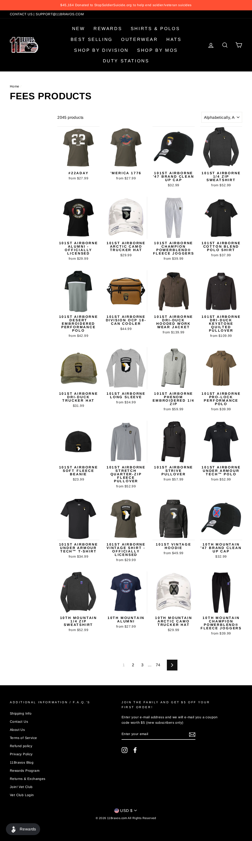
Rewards (108, 28)
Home (14, 86)
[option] (126, 5)
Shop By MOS (157, 50)
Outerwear (139, 39)
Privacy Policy (21, 754)
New (78, 28)
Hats (173, 39)
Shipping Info (21, 713)
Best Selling (92, 39)
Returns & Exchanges (28, 779)
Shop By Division (101, 50)
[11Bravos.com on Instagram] (124, 750)
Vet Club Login (22, 795)
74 (158, 665)
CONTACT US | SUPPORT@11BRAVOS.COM (47, 14)
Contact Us (19, 721)
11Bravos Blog (21, 762)
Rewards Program (24, 770)
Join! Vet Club (21, 787)
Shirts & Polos (155, 28)
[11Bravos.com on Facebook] (135, 750)
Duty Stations (126, 60)
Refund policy (21, 746)
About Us (17, 730)
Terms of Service (23, 738)
